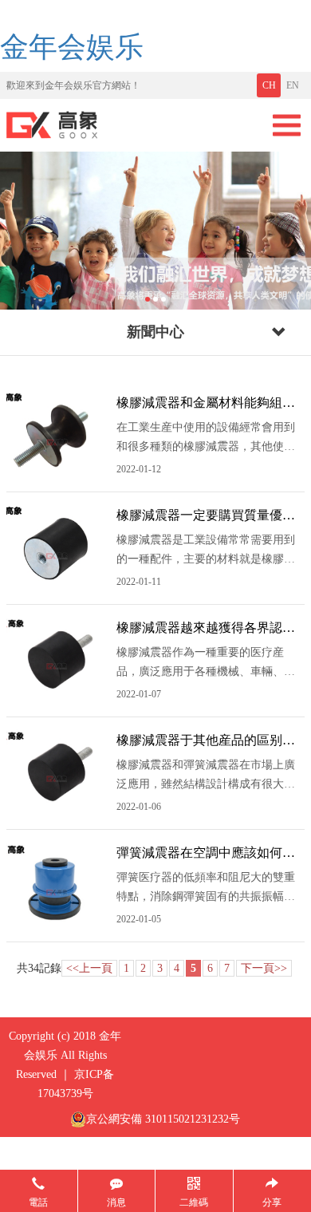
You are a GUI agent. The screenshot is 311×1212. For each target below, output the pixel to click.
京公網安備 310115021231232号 (163, 1119)
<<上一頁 (89, 968)
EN (292, 85)
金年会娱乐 (72, 47)
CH (269, 85)
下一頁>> (264, 968)
